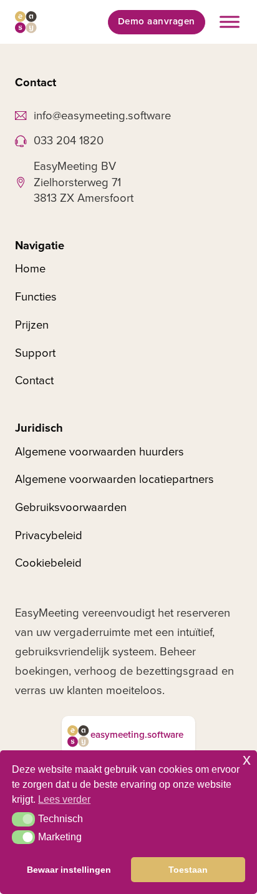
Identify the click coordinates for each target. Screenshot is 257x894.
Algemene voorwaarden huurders (99, 452)
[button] (23, 819)
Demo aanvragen (156, 21)
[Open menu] (229, 21)
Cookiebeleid (48, 563)
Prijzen (32, 325)
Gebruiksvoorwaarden (71, 507)
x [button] (247, 759)
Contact (34, 380)
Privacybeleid (48, 535)
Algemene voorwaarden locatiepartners (114, 479)
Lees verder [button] (64, 799)
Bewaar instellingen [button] (69, 870)
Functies (36, 297)
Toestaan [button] (188, 870)
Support (35, 353)
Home (30, 269)
